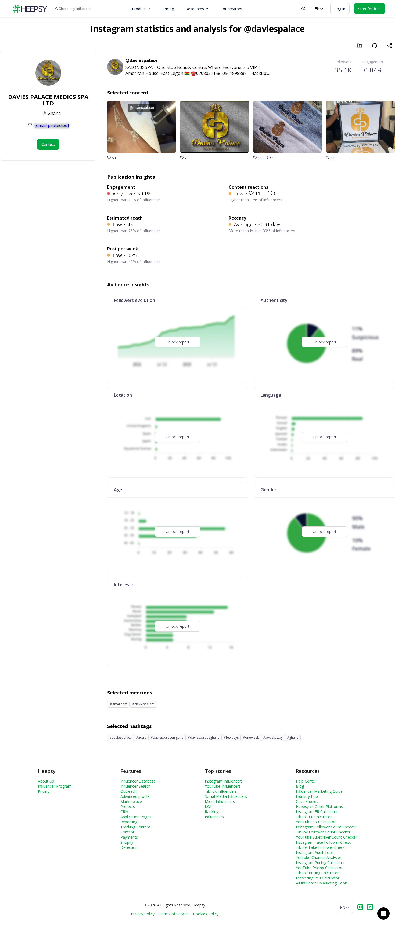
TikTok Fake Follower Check (320, 847)
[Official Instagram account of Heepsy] (360, 907)
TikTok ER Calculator (314, 816)
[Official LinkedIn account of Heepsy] (370, 907)
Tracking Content (135, 826)
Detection (129, 847)
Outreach (128, 791)
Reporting (128, 821)
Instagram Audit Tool (314, 852)
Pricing (168, 8)
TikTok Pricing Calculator (317, 872)
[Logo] (30, 8)
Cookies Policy (205, 913)
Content (127, 832)
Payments (129, 837)
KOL (208, 806)
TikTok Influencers (221, 791)
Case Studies (307, 801)
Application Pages (135, 816)
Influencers (214, 816)
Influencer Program (54, 786)
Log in (340, 8)
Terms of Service (174, 913)
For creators (231, 8)
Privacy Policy (143, 913)
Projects (127, 806)
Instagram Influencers (224, 781)
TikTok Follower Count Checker (323, 832)
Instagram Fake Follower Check (323, 842)
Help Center (306, 781)
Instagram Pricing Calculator (320, 862)
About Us (46, 781)
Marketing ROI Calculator (317, 877)
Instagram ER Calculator (317, 811)
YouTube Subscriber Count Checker (326, 837)
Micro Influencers (220, 801)
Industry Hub (307, 796)
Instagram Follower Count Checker (326, 826)
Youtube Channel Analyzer (318, 857)
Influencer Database (138, 781)
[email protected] (51, 125)
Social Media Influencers (226, 796)
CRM (124, 811)
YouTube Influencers (222, 786)
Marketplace (131, 801)
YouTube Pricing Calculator (319, 867)
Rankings (212, 811)
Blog (300, 786)
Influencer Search (135, 786)
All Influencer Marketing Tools (322, 883)
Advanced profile (134, 796)
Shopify (126, 842)
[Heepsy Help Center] (303, 8)
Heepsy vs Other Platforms (319, 806)
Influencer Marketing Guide (319, 791)
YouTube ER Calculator (316, 821)
